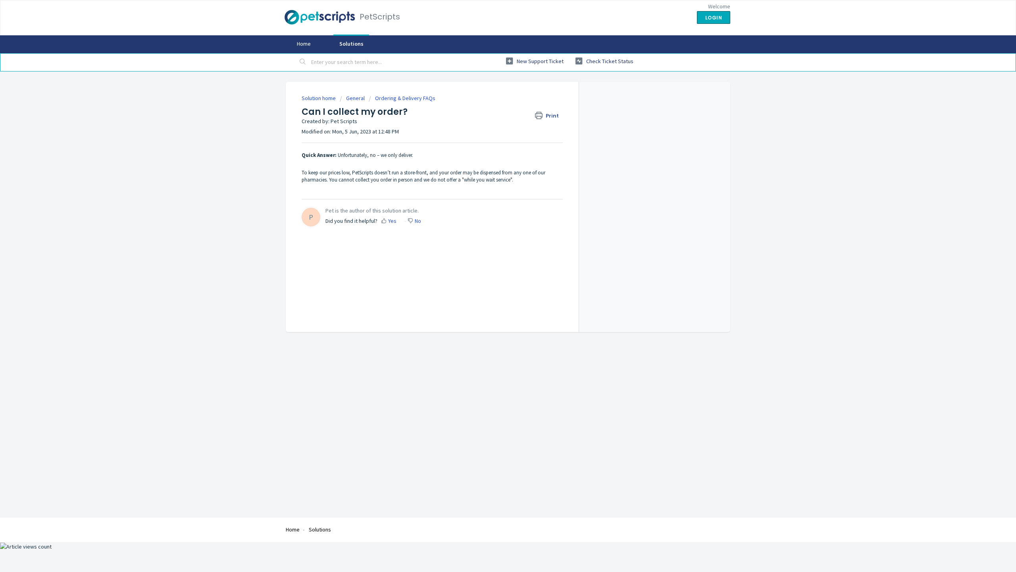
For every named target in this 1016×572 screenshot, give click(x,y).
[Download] (493, 184)
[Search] (302, 62)
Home (304, 43)
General (355, 98)
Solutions (351, 43)
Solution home (319, 98)
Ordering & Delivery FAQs (405, 98)
